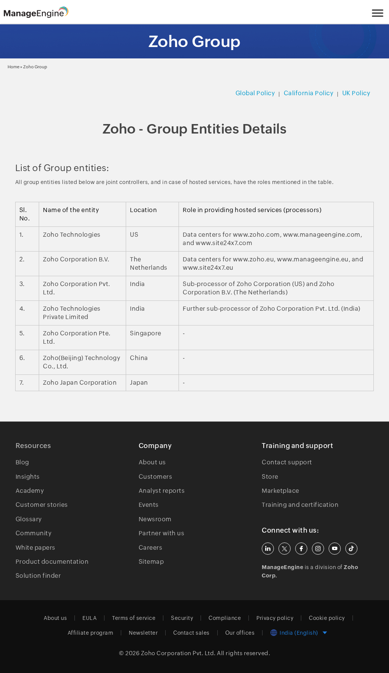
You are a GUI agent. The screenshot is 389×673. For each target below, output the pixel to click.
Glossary (29, 519)
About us (152, 462)
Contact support (287, 462)
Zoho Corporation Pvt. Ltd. (178, 653)
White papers (35, 547)
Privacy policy (274, 618)
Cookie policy (327, 618)
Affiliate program (91, 632)
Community (34, 533)
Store (270, 476)
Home (13, 66)
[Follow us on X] (284, 548)
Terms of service (133, 618)
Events (149, 504)
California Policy (309, 93)
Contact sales (191, 632)
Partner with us (162, 533)
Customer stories (42, 504)
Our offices (240, 632)
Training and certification (300, 504)
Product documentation (52, 561)
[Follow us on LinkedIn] (268, 548)
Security (182, 618)
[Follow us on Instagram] (318, 548)
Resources (33, 446)
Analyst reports (162, 490)
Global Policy (255, 93)
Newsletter (143, 632)
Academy (30, 490)
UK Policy (356, 93)
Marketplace (280, 490)
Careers (151, 547)
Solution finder (38, 575)
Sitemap (151, 561)
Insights (28, 476)
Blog (22, 462)
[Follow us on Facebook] (301, 548)
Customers (155, 476)
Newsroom (155, 519)
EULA (89, 618)
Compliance (225, 618)
